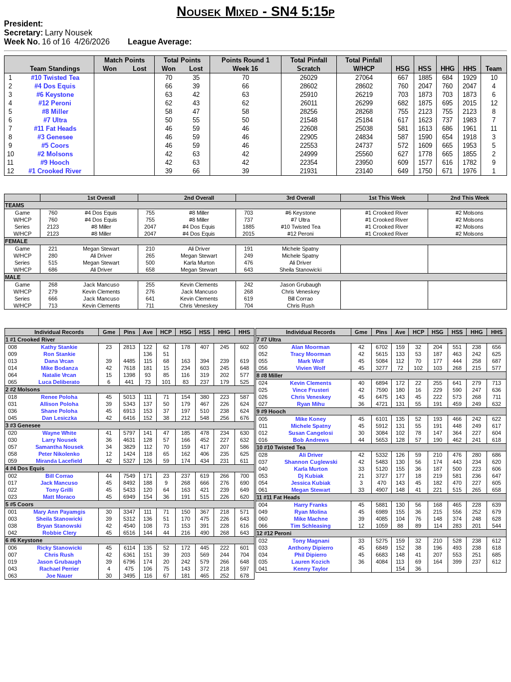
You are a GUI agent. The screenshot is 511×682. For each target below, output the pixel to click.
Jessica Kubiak (310, 483)
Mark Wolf (311, 361)
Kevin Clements (310, 383)
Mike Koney (310, 419)
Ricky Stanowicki (59, 548)
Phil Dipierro (310, 555)
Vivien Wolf (310, 368)
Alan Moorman (310, 347)
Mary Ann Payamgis (59, 512)
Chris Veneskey (311, 397)
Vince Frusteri (310, 390)
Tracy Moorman (310, 354)
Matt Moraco (59, 497)
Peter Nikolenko (59, 454)
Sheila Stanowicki (59, 519)
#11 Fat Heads (55, 128)
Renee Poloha (59, 397)
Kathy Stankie (59, 347)
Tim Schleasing (310, 526)
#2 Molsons (55, 154)
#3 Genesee (55, 137)
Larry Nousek (59, 440)
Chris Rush (59, 555)
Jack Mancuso (59, 483)
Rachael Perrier (59, 569)
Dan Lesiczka (59, 418)
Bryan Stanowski (59, 526)
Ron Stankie (59, 354)
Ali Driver (311, 455)
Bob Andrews (311, 440)
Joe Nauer (59, 576)
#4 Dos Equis (54, 86)
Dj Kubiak (310, 476)
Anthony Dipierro (310, 548)
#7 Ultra (55, 120)
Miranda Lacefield (59, 461)
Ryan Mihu (311, 404)
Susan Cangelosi (310, 433)
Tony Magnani (310, 541)
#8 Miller (55, 111)
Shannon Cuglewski (310, 462)
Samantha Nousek (59, 447)
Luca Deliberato (59, 382)
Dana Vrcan (59, 361)
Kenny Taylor (310, 569)
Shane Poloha (59, 411)
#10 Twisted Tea (55, 77)
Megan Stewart (310, 490)
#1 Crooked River (54, 171)
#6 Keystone (55, 94)
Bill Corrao (59, 476)
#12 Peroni (54, 103)
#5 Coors (55, 145)
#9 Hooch (54, 162)
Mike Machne (311, 519)
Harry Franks (310, 505)
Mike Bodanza (59, 368)
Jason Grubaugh (59, 562)
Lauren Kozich (310, 562)
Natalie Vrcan (59, 375)
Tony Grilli (59, 490)
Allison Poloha (59, 404)
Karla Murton (311, 469)
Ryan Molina (310, 512)
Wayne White (59, 433)
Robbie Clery (59, 533)
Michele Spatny (311, 426)
